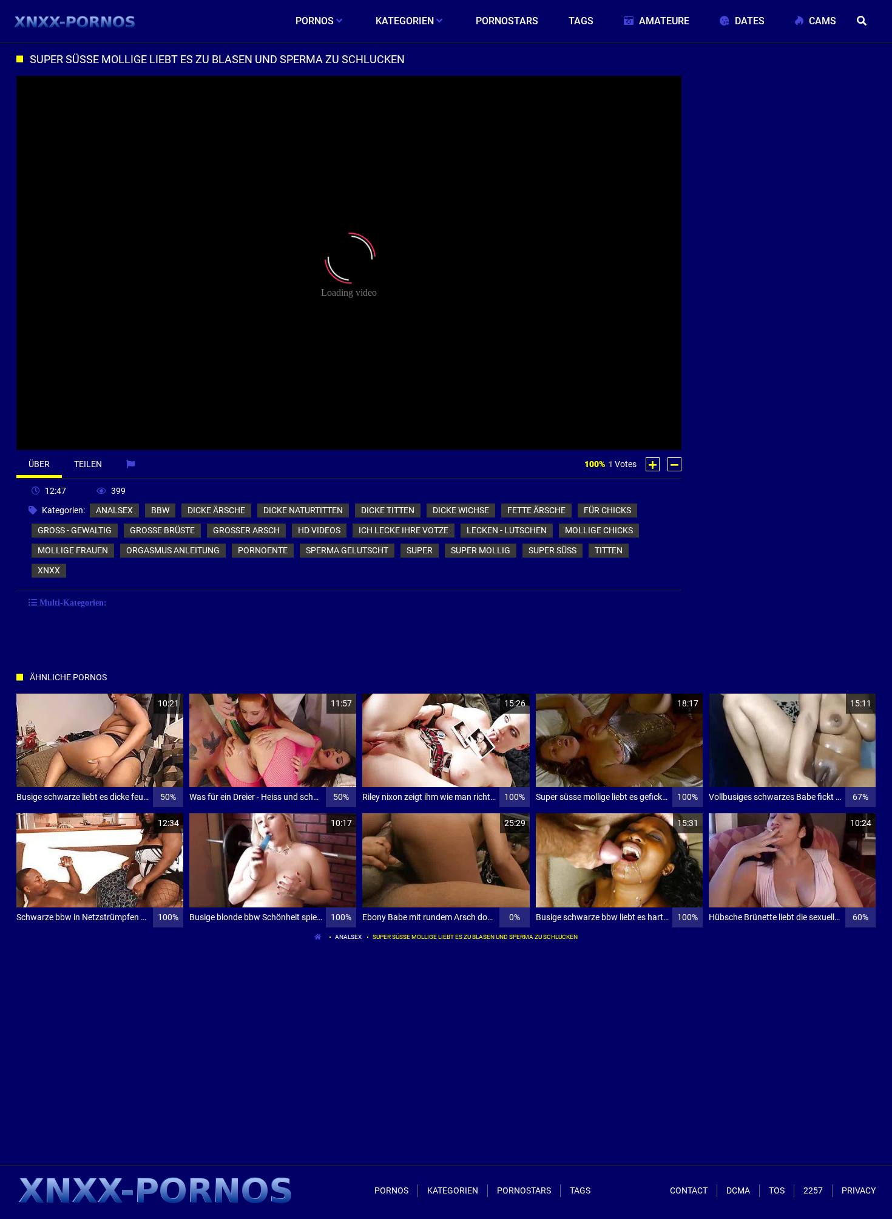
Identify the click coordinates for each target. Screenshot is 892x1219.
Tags (580, 1190)
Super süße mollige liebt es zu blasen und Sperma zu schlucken (475, 937)
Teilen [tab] (88, 464)
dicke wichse (461, 510)
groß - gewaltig (75, 530)
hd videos (319, 530)
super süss (552, 550)
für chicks (607, 510)
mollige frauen (73, 550)
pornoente (263, 550)
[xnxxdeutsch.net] (75, 21)
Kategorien (452, 1190)
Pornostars (524, 1190)
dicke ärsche (216, 510)
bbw (160, 510)
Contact (689, 1190)
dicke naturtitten (303, 510)
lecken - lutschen (507, 530)
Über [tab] (39, 464)
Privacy (859, 1190)
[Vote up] (653, 464)
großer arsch (246, 530)
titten (609, 550)
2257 (813, 1190)
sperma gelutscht (347, 550)
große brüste (162, 530)
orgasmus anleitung (173, 550)
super (420, 550)
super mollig (480, 550)
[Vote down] (674, 464)
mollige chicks (599, 530)
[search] (863, 21)
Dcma (738, 1190)
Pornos (391, 1190)
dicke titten (387, 510)
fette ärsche (536, 510)
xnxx (49, 570)
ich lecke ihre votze (403, 530)
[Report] (132, 464)
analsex (114, 510)
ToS (777, 1190)
